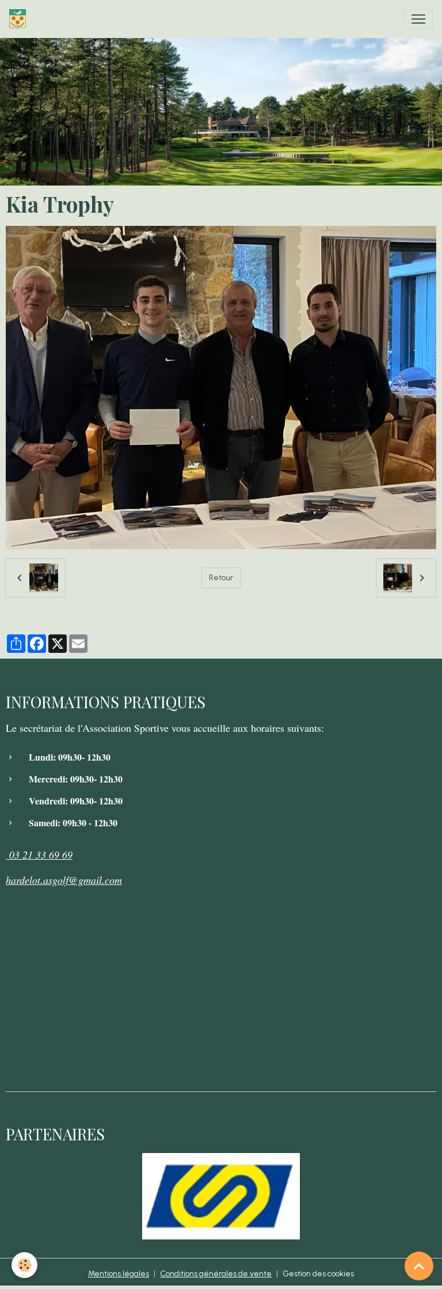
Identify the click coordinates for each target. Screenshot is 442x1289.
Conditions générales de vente (216, 1274)
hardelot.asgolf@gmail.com (64, 880)
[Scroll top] (419, 1266)
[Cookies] (24, 1265)
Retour (221, 578)
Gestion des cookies (318, 1274)
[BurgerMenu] (418, 19)
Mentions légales (118, 1274)
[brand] (20, 19)
